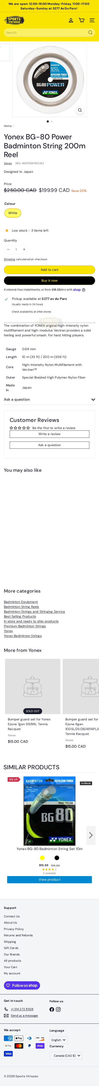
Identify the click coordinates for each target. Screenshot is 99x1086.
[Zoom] (80, 110)
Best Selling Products (20, 616)
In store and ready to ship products (31, 621)
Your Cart (10, 967)
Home (8, 126)
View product (50, 879)
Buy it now (49, 280)
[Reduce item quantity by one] (8, 249)
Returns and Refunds (18, 935)
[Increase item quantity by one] (24, 249)
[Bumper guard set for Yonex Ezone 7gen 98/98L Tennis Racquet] (32, 702)
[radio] (42, 858)
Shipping (9, 259)
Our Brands (12, 954)
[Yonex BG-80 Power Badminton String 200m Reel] (32, 523)
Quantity (10, 240)
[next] (91, 835)
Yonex (8, 631)
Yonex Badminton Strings (23, 636)
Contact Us (12, 916)
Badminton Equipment (21, 602)
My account (12, 973)
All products (12, 961)
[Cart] (81, 20)
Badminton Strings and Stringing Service (34, 611)
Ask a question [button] (49, 445)
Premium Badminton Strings (25, 626)
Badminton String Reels (21, 607)
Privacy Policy (14, 929)
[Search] (90, 32)
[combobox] (49, 32)
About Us (10, 923)
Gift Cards (11, 948)
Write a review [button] (49, 434)
